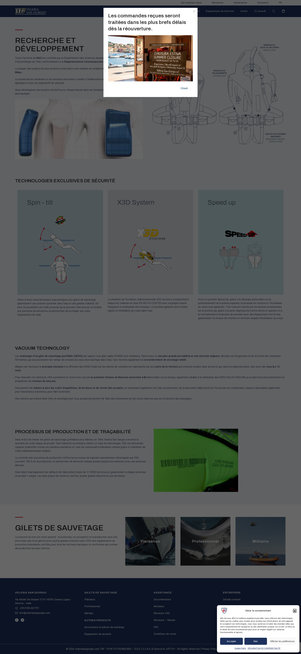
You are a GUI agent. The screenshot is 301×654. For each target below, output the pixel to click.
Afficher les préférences (282, 641)
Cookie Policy (240, 648)
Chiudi (184, 88)
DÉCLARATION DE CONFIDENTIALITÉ (264, 648)
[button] (294, 610)
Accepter (231, 641)
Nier (255, 641)
